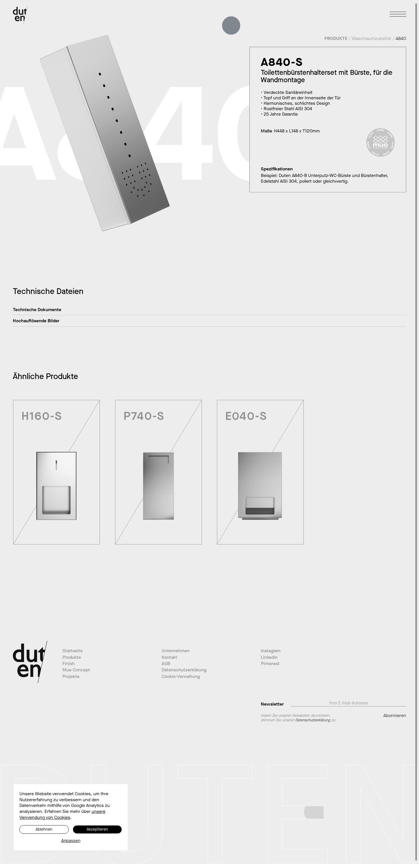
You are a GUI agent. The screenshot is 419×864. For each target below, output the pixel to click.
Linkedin (269, 657)
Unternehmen (176, 651)
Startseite (72, 651)
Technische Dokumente (37, 310)
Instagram (270, 651)
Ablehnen (44, 829)
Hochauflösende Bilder (36, 321)
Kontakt (169, 657)
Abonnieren (394, 715)
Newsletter (272, 703)
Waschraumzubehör (371, 38)
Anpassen (70, 840)
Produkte (71, 657)
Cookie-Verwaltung (181, 676)
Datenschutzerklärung (184, 670)
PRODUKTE (335, 38)
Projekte (71, 676)
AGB (166, 663)
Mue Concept (76, 670)
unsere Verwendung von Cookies (62, 814)
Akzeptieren (97, 829)
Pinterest (270, 663)
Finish (68, 663)
